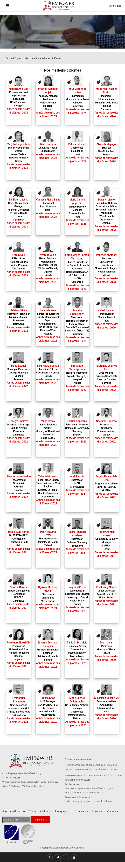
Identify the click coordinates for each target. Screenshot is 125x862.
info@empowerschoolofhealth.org (23, 773)
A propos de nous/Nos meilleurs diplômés (38, 58)
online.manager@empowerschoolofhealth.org (88, 801)
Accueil (10, 58)
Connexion (115, 5)
